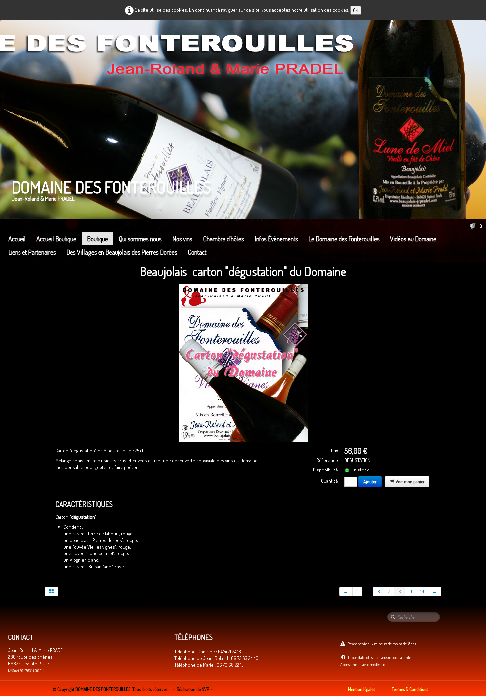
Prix (334, 450)
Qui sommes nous (140, 238)
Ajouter (370, 481)
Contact (197, 252)
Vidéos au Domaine (413, 238)
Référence (327, 460)
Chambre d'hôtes (223, 238)
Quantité (329, 481)
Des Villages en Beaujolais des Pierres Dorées (121, 252)
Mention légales (361, 689)
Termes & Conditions (410, 689)
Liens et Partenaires (32, 252)
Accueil (17, 238)
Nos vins (182, 238)
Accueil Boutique (56, 238)
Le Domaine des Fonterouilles (344, 238)
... (367, 591)
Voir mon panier (410, 481)
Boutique (97, 238)
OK (355, 10)
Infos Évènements (276, 238)
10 (422, 591)
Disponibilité (325, 470)
